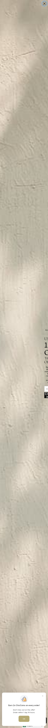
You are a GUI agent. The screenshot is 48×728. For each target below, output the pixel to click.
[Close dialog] (44, 3)
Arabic (29, 726)
